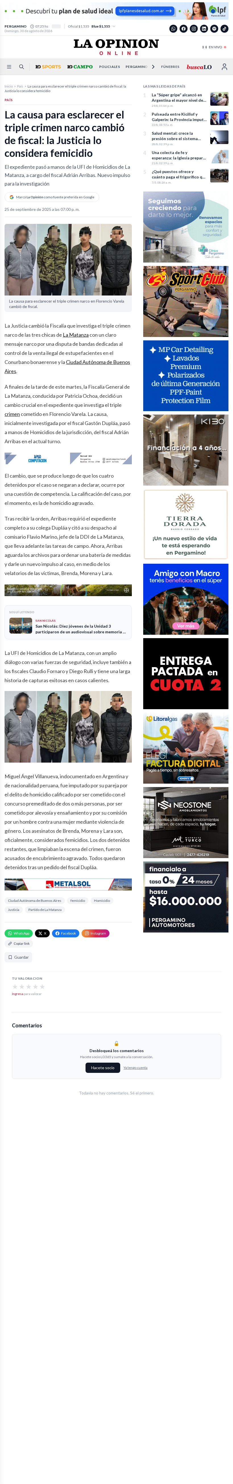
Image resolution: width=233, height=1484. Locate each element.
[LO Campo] (79, 66)
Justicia (13, 910)
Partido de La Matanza (45, 910)
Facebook (68, 933)
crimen (12, 414)
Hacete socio (103, 1067)
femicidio (77, 900)
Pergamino (137, 66)
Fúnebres (170, 66)
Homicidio (102, 900)
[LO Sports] (47, 66)
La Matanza (76, 335)
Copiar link (22, 943)
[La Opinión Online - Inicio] (116, 47)
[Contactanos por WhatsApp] (173, 29)
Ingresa (17, 994)
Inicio (9, 86)
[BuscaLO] (199, 66)
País (20, 86)
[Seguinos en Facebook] (184, 29)
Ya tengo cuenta (135, 1067)
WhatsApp (21, 933)
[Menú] (9, 66)
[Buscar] (21, 66)
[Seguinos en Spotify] (214, 29)
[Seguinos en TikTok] (224, 29)
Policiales (109, 66)
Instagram (98, 933)
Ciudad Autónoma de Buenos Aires (34, 900)
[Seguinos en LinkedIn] (204, 29)
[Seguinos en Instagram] (194, 29)
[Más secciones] (149, 67)
